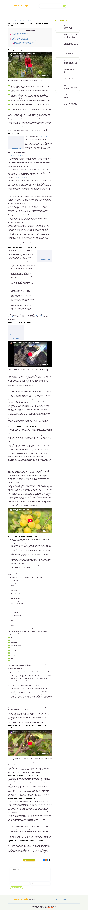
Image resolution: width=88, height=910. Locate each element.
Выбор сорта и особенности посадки (23, 43)
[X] (49, 860)
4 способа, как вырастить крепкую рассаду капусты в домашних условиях (71, 36)
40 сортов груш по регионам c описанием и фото (70, 71)
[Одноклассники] (46, 860)
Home (11, 20)
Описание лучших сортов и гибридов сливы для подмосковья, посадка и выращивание (16, 336)
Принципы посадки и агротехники (20, 33)
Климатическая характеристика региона (24, 42)
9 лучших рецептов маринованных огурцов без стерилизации (71, 45)
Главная (51, 899)
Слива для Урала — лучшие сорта (20, 39)
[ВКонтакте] (44, 860)
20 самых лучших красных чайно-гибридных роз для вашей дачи (71, 87)
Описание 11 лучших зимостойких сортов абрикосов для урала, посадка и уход (16, 147)
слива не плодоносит (21, 177)
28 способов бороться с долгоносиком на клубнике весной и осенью (71, 53)
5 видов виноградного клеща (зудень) (70, 79)
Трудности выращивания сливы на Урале (22, 44)
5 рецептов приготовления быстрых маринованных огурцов (71, 105)
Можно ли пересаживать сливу (15, 155)
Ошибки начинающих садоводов (20, 35)
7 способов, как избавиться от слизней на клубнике (71, 96)
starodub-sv (20, 6)
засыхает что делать (43, 136)
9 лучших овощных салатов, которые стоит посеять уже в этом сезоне (71, 62)
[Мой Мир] (47, 860)
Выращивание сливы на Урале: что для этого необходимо (26, 41)
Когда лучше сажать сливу (18, 37)
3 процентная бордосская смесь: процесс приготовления (71, 27)
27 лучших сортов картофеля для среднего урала (44, 260)
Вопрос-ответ (15, 34)
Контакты (64, 899)
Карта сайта (57, 899)
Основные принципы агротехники (20, 38)
